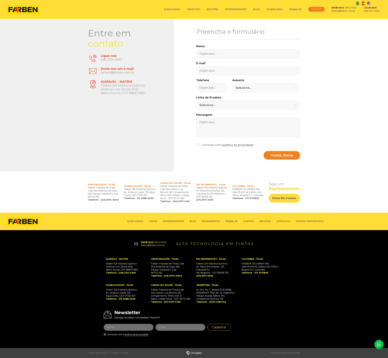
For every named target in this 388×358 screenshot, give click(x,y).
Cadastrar (219, 327)
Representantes (235, 9)
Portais (316, 9)
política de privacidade (238, 145)
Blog (256, 9)
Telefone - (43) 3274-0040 (103, 199)
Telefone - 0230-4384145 (211, 302)
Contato (248, 221)
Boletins (212, 9)
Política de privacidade (285, 352)
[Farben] (23, 9)
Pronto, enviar (281, 155)
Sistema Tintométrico (310, 221)
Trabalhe (295, 9)
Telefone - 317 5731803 (245, 198)
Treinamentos (211, 221)
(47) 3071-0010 (204, 199)
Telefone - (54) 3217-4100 (175, 201)
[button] (266, 87)
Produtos (193, 9)
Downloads (274, 9)
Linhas (153, 221)
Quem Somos (172, 9)
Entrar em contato (284, 198)
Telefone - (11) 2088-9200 (139, 198)
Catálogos (283, 221)
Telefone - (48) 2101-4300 (121, 272)
